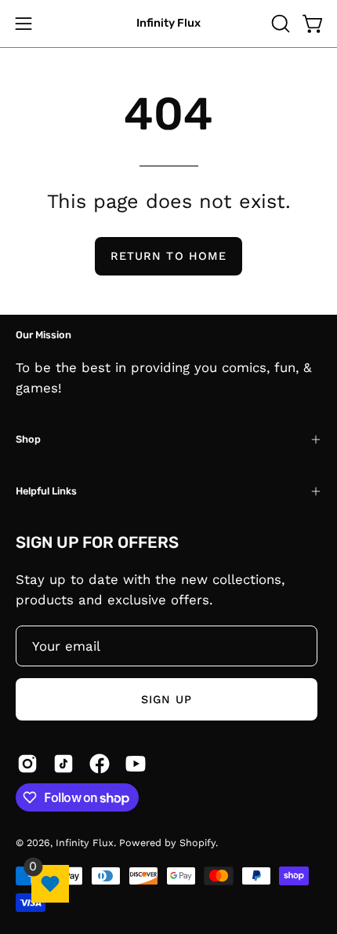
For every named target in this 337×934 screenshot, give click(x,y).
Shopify (197, 842)
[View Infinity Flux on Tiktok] (63, 763)
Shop (28, 439)
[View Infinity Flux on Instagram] (27, 763)
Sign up (167, 699)
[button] (279, 24)
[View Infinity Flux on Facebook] (99, 763)
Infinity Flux (168, 23)
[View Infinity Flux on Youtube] (135, 763)
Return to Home (168, 256)
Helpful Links (46, 491)
